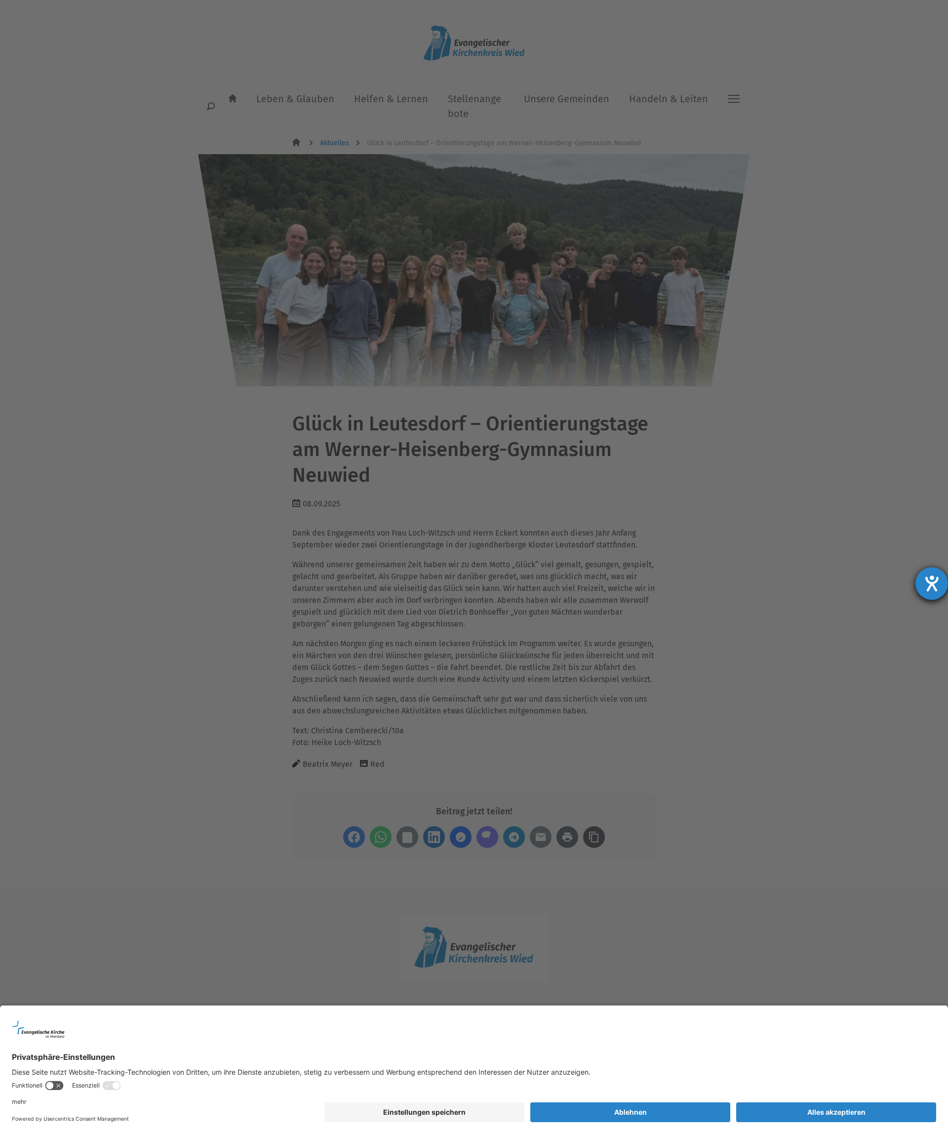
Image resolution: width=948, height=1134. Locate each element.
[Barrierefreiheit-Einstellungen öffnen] (931, 583)
